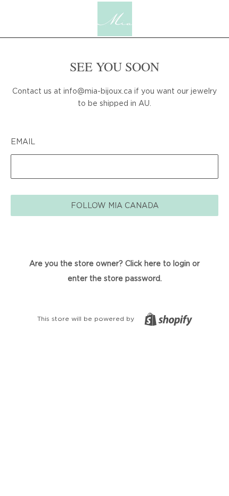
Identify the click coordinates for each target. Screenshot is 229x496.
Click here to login (157, 263)
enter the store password (114, 278)
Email (23, 141)
